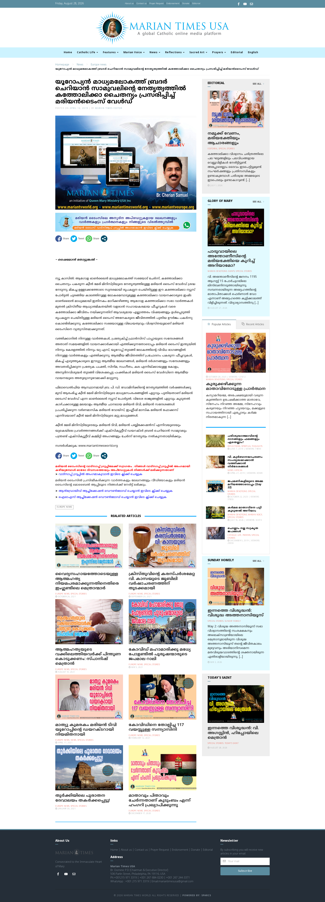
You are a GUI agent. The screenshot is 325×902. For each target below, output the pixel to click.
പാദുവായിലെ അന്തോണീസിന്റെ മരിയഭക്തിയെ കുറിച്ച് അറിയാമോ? (231, 258)
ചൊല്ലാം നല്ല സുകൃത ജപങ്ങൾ (243, 530)
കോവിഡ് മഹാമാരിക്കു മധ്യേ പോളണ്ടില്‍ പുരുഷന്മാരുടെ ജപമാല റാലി (160, 654)
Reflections (174, 52)
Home (68, 52)
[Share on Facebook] (62, 238)
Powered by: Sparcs (196, 895)
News (154, 52)
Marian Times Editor (108, 108)
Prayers (218, 52)
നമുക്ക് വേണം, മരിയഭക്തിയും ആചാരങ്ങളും (224, 138)
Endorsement (172, 3)
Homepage (62, 64)
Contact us (141, 3)
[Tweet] (77, 238)
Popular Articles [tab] (221, 324)
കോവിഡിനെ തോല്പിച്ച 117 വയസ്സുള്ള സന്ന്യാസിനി (156, 727)
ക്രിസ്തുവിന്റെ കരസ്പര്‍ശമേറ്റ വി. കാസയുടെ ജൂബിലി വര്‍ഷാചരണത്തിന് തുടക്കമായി (162, 581)
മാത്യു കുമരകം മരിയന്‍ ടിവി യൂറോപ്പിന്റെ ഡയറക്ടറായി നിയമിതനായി (86, 730)
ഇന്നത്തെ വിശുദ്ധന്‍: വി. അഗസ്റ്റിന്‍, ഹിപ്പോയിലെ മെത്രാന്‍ (233, 733)
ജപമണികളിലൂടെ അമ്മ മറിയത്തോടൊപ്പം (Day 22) (245, 484)
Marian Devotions (217, 271)
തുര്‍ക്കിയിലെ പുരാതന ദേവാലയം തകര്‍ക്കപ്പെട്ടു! (82, 798)
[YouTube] (245, 4)
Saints (231, 271)
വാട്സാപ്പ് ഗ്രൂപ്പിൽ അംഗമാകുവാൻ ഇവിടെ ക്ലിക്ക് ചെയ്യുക (100, 474)
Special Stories (79, 594)
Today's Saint (232, 743)
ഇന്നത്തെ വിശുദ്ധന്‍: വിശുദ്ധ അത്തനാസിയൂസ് (235, 613)
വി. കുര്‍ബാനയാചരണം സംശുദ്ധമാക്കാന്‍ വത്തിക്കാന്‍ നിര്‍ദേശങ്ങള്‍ (245, 462)
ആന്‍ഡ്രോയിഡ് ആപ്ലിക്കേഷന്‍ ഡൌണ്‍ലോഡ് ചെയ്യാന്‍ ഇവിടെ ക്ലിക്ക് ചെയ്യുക (116, 491)
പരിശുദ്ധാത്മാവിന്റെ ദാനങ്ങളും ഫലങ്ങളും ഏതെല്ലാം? (244, 439)
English (253, 52)
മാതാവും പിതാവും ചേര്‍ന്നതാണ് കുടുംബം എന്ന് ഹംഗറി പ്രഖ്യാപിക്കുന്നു (160, 800)
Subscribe (245, 871)
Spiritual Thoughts (252, 446)
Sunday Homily (233, 621)
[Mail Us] (251, 4)
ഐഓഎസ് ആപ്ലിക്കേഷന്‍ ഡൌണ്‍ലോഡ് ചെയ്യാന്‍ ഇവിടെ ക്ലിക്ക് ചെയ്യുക (113, 497)
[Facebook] (238, 4)
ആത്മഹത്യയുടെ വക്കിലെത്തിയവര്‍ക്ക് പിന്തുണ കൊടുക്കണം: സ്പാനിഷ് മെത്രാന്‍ (88, 656)
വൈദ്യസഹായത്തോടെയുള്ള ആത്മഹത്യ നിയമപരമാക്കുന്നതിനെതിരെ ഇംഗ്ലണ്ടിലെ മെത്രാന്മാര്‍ (87, 581)
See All (257, 84)
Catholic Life (86, 52)
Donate (185, 3)
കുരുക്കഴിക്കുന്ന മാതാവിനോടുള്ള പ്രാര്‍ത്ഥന (236, 386)
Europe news (98, 64)
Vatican (238, 470)
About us (129, 3)
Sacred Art (197, 52)
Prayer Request (156, 3)
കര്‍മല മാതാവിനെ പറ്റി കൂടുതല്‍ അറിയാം (245, 509)
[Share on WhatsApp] (92, 238)
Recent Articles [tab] (254, 324)
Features (110, 52)
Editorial (196, 3)
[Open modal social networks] (104, 238)
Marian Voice (133, 52)
